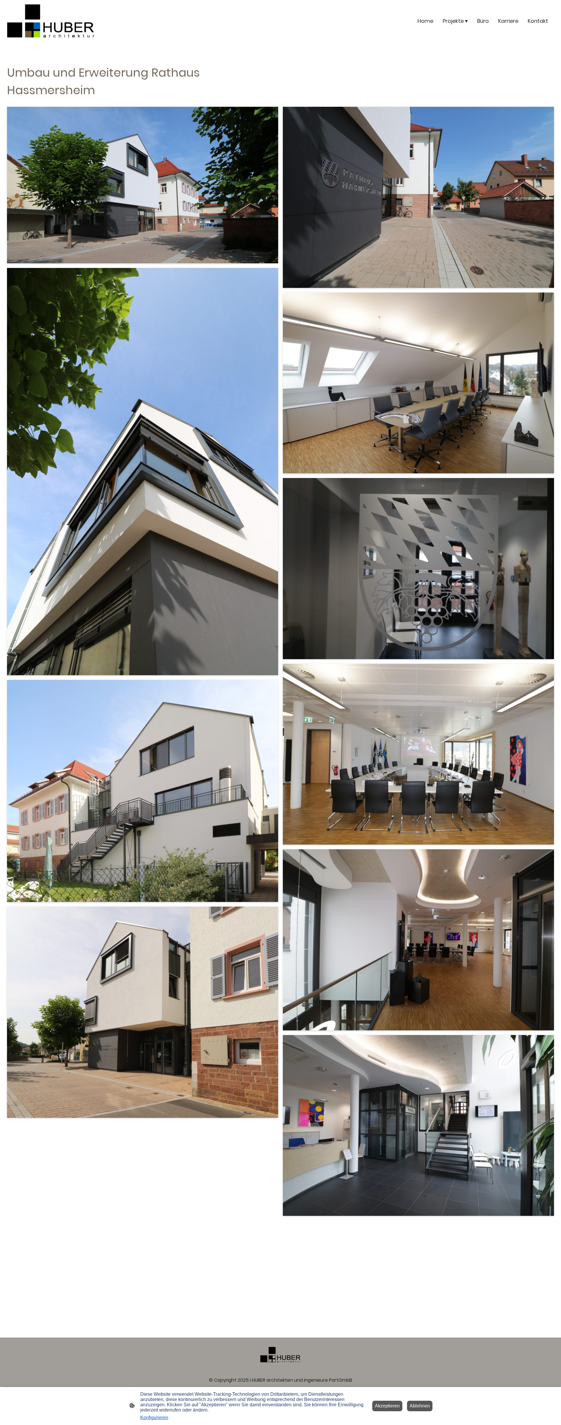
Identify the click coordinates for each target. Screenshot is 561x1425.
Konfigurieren (154, 1417)
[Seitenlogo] (50, 21)
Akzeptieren (387, 1405)
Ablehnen (420, 1405)
